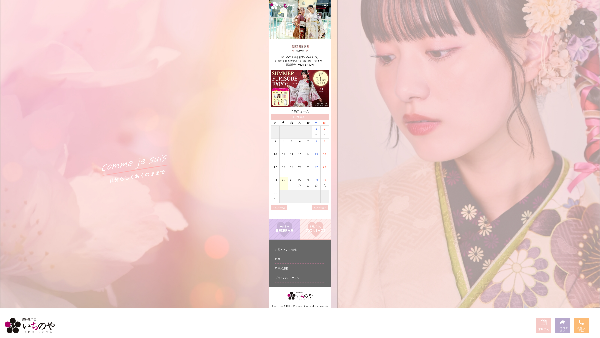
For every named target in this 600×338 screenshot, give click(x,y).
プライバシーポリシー (288, 277)
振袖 (277, 259)
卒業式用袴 (282, 268)
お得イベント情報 (286, 249)
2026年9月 (319, 207)
